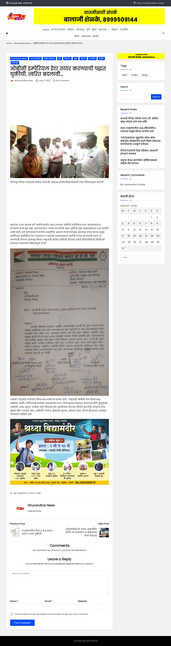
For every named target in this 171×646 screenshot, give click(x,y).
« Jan (124, 257)
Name (14, 601)
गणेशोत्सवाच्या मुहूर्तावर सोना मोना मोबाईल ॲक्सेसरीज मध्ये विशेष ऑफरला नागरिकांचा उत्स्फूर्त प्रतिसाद (140, 141)
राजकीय (92, 58)
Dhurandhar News (19, 58)
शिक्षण (101, 58)
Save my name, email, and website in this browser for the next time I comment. (52, 614)
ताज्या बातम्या (35, 58)
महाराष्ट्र (67, 58)
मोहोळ (83, 58)
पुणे (59, 58)
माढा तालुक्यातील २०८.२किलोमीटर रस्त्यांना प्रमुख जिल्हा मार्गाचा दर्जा (138, 130)
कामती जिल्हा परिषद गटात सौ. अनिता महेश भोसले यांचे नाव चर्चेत (139, 120)
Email (48, 601)
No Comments (62, 80)
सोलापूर (15, 63)
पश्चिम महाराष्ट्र (49, 58)
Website (82, 601)
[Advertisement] (59, 105)
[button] (34, 510)
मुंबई (75, 58)
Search (124, 86)
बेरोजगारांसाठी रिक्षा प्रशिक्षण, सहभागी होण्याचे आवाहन (139, 152)
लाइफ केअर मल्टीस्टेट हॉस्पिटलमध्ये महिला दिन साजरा (138, 162)
